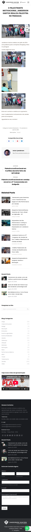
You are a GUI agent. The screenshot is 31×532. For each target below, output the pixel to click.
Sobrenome (19, 476)
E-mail (4, 488)
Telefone (5, 479)
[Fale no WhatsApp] (27, 528)
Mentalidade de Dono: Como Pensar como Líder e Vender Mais (18, 293)
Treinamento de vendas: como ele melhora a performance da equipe (17, 278)
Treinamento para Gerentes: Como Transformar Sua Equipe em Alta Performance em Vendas (20, 201)
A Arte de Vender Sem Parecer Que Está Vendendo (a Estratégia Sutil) (18, 285)
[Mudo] (25, 389)
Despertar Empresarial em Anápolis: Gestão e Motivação (19, 260)
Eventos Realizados (7, 26)
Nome (4, 471)
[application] (15, 382)
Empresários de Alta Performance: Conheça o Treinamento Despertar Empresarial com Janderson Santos (20, 225)
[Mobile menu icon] (28, 2)
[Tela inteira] (27, 389)
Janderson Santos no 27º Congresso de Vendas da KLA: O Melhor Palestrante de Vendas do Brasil (20, 238)
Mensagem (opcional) (9, 494)
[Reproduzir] (3, 389)
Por (23, 128)
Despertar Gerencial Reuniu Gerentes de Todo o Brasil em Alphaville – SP (20, 212)
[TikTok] (22, 435)
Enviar (4, 508)
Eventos (18, 132)
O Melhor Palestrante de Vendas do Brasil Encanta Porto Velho (19, 250)
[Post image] (6, 200)
